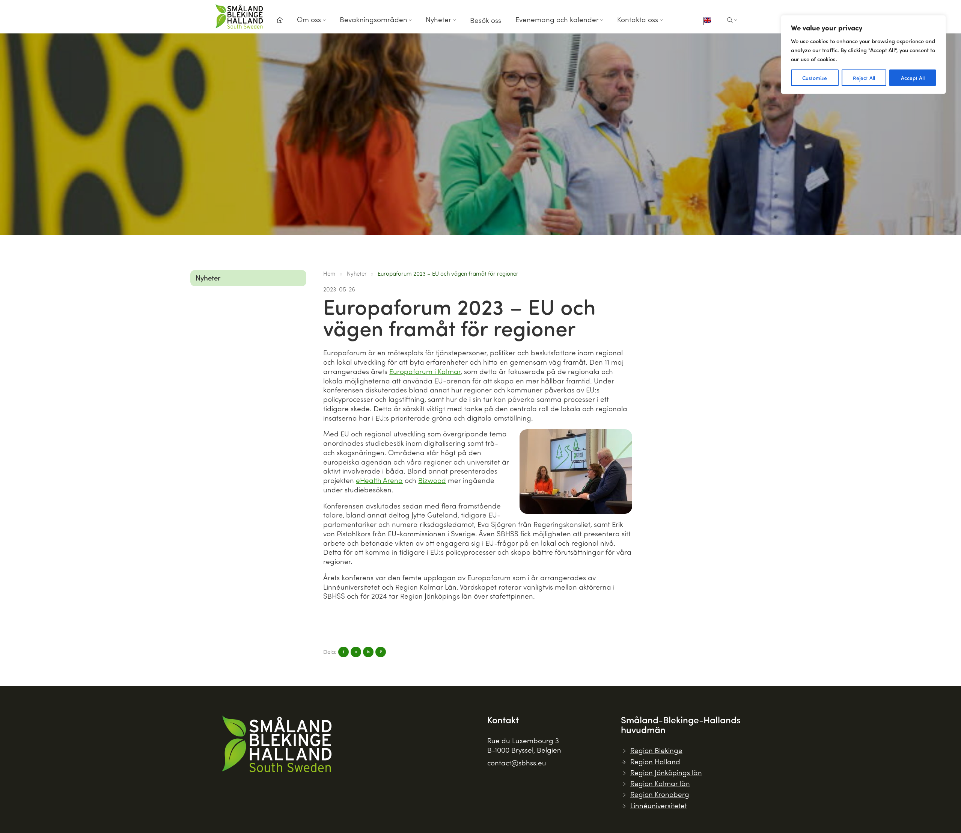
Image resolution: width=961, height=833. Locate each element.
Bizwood (432, 480)
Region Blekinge (656, 750)
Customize (814, 77)
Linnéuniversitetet (658, 805)
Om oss (309, 19)
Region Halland (655, 761)
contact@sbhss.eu (516, 762)
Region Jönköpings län (666, 772)
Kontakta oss (637, 19)
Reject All (864, 77)
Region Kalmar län (660, 783)
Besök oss (485, 20)
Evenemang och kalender (557, 19)
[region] (863, 54)
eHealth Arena (379, 480)
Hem (329, 273)
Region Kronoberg (659, 794)
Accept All (913, 77)
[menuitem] (280, 22)
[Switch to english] (707, 21)
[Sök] (732, 20)
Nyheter (438, 19)
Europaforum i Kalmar (425, 371)
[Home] (280, 20)
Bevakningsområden (373, 19)
